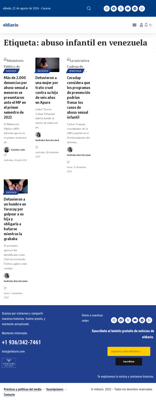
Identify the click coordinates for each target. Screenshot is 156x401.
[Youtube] (128, 9)
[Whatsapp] (142, 9)
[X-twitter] (121, 9)
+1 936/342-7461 (21, 342)
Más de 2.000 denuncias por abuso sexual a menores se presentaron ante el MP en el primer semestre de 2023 (16, 97)
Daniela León (18, 149)
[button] (89, 8)
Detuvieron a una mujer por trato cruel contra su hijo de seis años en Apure (46, 90)
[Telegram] (135, 9)
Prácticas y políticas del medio (22, 389)
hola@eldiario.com (13, 351)
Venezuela (75, 71)
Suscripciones (54, 389)
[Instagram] (107, 9)
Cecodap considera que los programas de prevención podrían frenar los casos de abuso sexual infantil (78, 97)
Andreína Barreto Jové (47, 140)
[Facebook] (114, 9)
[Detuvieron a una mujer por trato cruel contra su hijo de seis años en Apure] (47, 65)
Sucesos (11, 71)
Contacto (9, 394)
